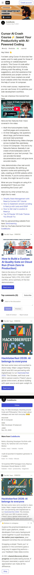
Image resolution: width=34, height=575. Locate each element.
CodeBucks (10, 22)
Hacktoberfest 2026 (11, 512)
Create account (26, 3)
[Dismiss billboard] (31, 523)
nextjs (4, 48)
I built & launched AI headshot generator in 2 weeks (16, 456)
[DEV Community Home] (7, 3)
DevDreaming (11, 224)
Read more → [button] (8, 287)
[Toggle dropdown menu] (31, 234)
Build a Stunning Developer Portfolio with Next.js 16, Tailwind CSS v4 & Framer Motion (16, 444)
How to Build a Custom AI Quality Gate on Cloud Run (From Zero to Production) (17, 263)
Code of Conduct (11, 315)
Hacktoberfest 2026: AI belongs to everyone (16, 360)
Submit (8, 309)
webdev (12, 48)
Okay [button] (5, 571)
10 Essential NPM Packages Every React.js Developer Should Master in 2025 (16, 466)
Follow (17, 405)
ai (18, 48)
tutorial (23, 48)
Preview (18, 309)
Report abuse (24, 315)
